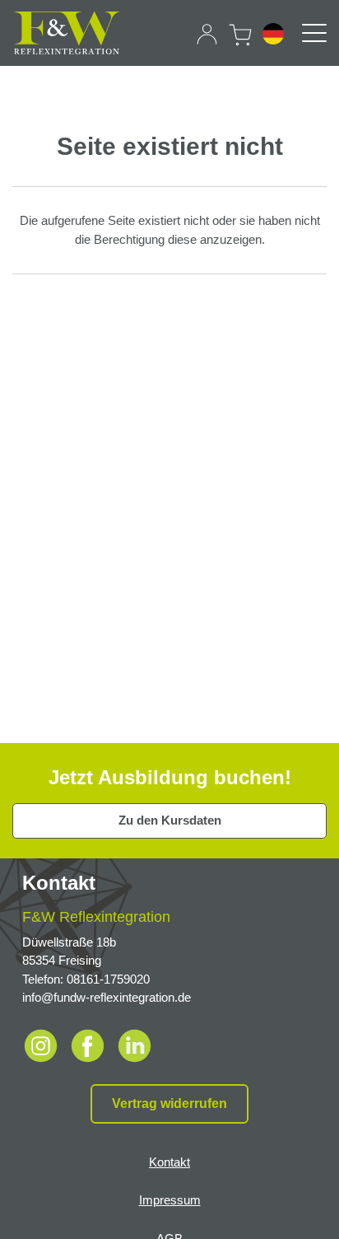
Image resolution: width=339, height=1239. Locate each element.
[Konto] (207, 34)
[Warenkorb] (240, 32)
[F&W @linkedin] (134, 1044)
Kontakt (169, 1162)
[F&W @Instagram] (44, 1044)
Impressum (170, 1200)
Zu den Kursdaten (169, 820)
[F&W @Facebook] (91, 1044)
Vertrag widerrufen (169, 1103)
